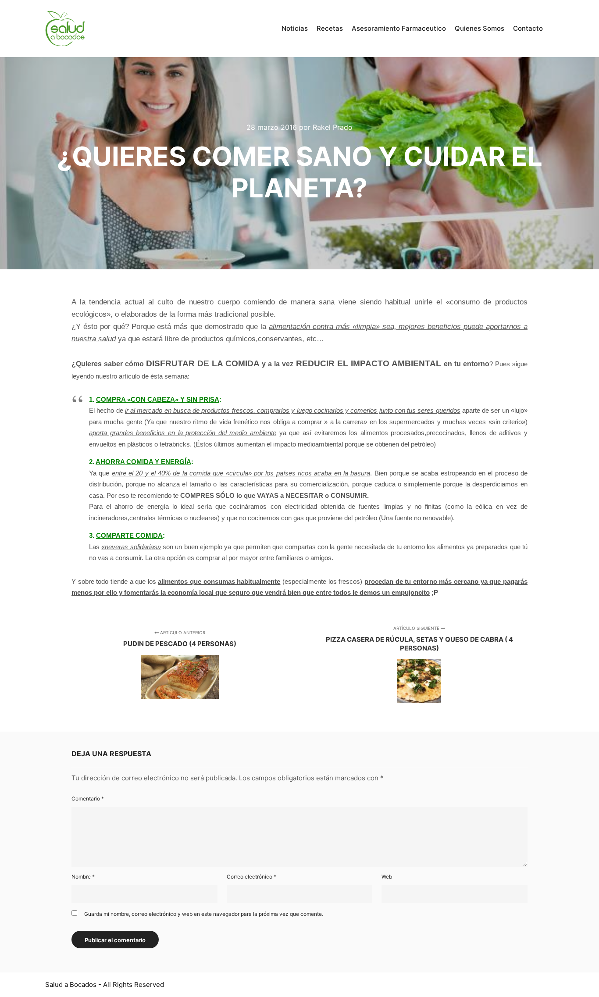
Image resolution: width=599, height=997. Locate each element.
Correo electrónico (251, 876)
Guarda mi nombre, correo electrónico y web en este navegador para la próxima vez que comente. (203, 914)
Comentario (87, 798)
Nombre (83, 876)
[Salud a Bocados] (65, 28)
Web (387, 876)
